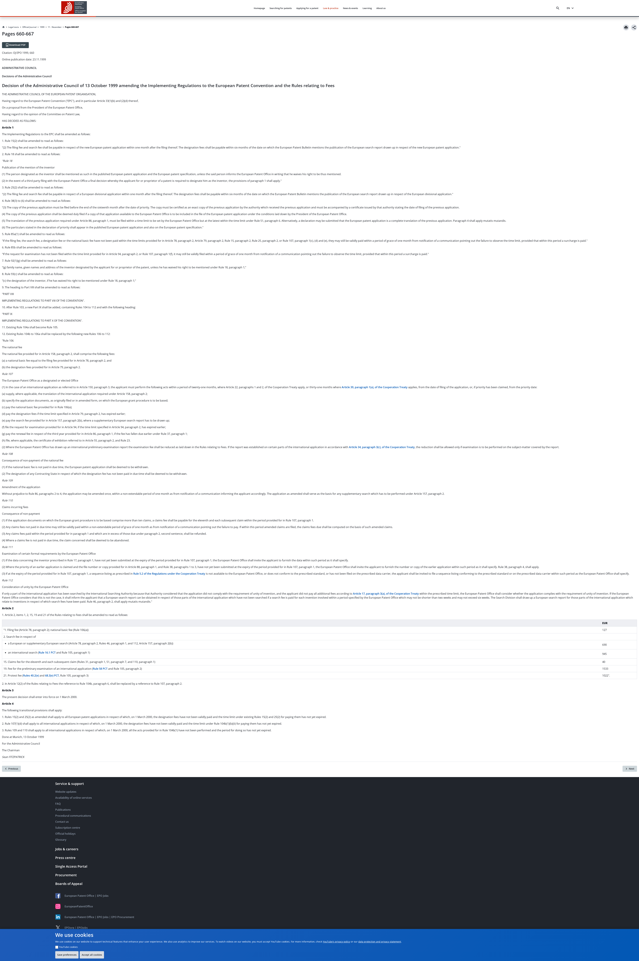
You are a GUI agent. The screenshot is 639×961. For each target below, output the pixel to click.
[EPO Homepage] (74, 8)
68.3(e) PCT (52, 675)
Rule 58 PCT (100, 669)
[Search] (558, 8)
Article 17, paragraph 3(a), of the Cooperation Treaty (386, 593)
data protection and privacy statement (379, 941)
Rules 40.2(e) (31, 675)
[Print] (626, 27)
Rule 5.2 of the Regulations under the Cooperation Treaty (169, 573)
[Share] (634, 27)
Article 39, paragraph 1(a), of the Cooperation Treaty (375, 387)
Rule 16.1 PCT (47, 652)
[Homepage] (3, 27)
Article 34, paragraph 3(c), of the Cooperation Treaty (382, 447)
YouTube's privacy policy (336, 941)
